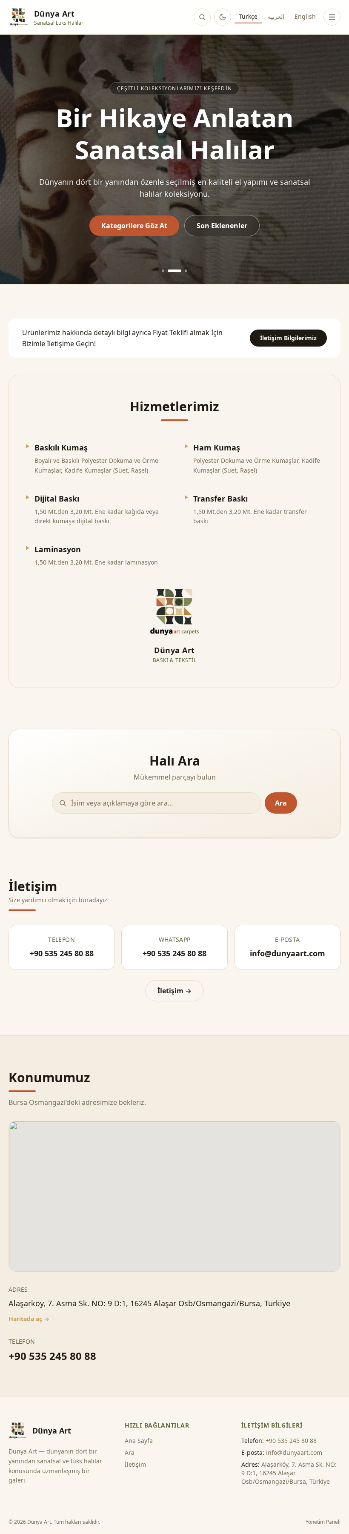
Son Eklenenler (222, 225)
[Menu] (331, 17)
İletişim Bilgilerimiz (288, 338)
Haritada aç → (29, 1319)
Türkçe (248, 16)
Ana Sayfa (139, 1441)
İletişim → (174, 990)
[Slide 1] (163, 271)
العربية (276, 16)
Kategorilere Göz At (134, 225)
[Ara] (202, 17)
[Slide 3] (186, 271)
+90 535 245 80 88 (52, 1356)
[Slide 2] (174, 271)
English (305, 16)
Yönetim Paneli (323, 1522)
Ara (281, 803)
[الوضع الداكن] (222, 17)
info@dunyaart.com (294, 1452)
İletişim (135, 1464)
